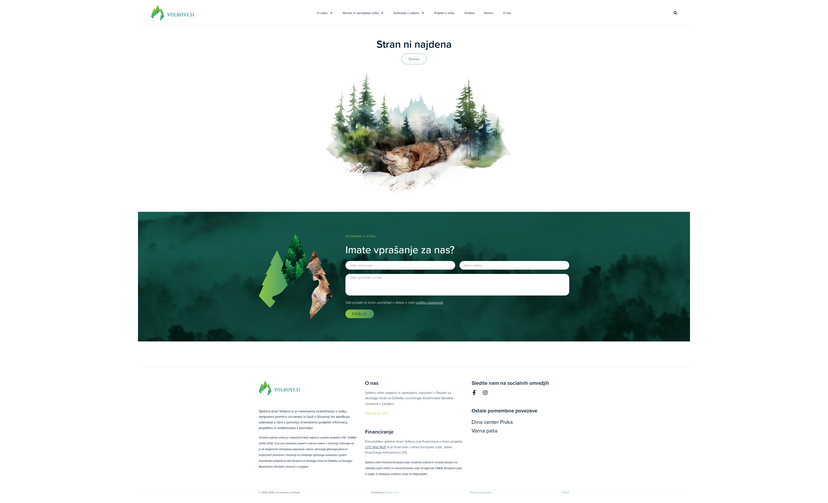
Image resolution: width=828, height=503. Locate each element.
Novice (488, 13)
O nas (507, 13)
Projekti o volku (444, 13)
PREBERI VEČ (377, 413)
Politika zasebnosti (480, 492)
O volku (322, 13)
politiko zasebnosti (429, 302)
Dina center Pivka (492, 422)
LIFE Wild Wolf (375, 447)
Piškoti (565, 492)
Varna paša (484, 430)
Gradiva (469, 13)
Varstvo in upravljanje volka (360, 13)
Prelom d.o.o (392, 492)
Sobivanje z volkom (406, 13)
